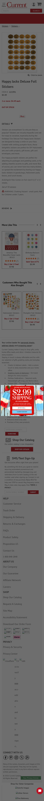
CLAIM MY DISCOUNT (22, 411)
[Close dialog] (42, 386)
